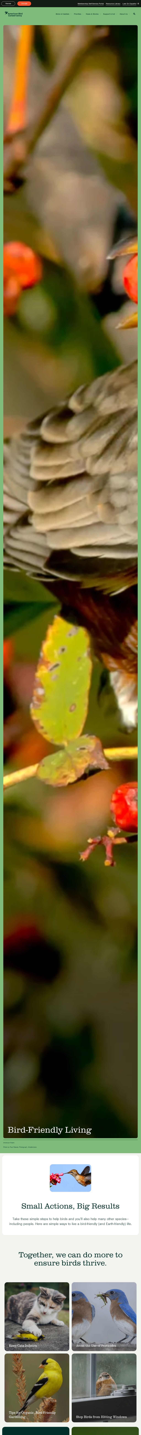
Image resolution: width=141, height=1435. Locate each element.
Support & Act (109, 14)
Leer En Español (129, 3)
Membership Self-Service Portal (91, 3)
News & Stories (92, 14)
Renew (8, 3)
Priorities (77, 14)
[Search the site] (134, 14)
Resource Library (113, 3)
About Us (124, 14)
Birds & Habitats (62, 14)
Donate (24, 3)
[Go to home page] (13, 14)
